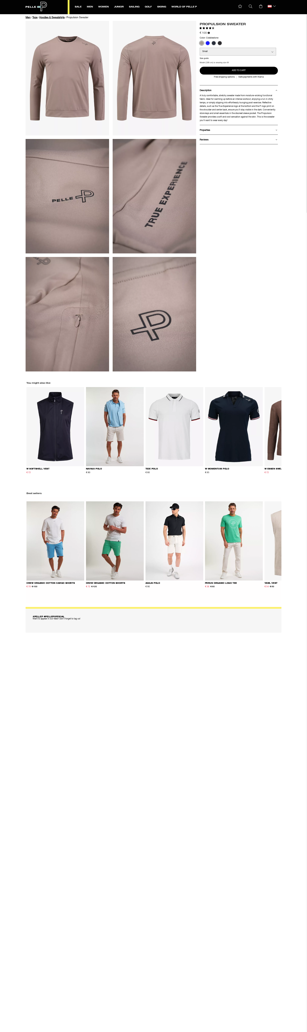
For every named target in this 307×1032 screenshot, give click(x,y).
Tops (34, 17)
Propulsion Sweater (77, 17)
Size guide (204, 58)
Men (28, 17)
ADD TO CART (239, 70)
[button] (240, 6)
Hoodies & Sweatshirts (52, 17)
